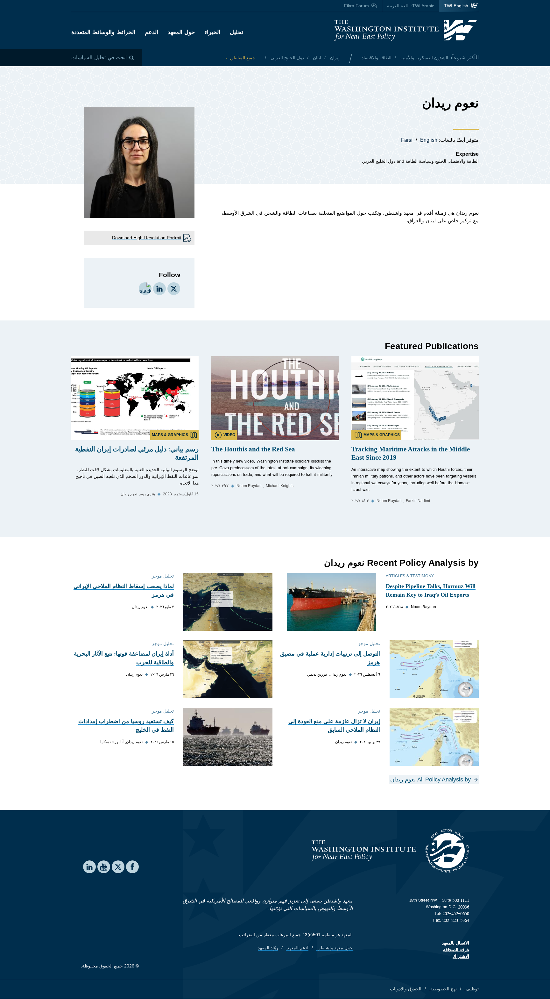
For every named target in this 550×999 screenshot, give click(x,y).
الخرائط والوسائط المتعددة (103, 32)
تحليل (236, 32)
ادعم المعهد (297, 947)
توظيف (471, 988)
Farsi (406, 140)
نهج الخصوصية (443, 988)
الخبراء (212, 32)
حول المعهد (181, 32)
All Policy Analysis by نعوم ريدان (430, 779)
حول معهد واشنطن (334, 947)
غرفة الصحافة (456, 949)
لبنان (316, 57)
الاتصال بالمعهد (455, 942)
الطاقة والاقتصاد (376, 57)
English (428, 140)
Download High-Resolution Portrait (146, 237)
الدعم (151, 32)
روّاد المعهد (268, 947)
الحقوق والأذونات (405, 988)
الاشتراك (461, 956)
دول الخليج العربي (286, 57)
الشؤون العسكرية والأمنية (423, 57)
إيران (334, 57)
